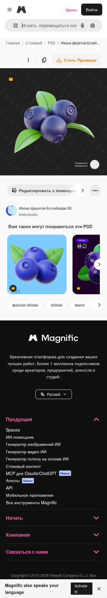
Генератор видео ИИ (26, 451)
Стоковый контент (23, 466)
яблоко (56, 304)
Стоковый (34, 42)
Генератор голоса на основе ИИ (37, 459)
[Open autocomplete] (13, 25)
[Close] (99, 588)
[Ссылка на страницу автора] (11, 211)
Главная (13, 42)
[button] (53, 394)
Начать (14, 517)
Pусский (53, 394)
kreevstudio (28, 214)
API (9, 488)
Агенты (19, 480)
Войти (91, 10)
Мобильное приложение (30, 495)
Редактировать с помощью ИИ (48, 191)
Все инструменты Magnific (31, 502)
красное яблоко (25, 304)
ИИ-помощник (20, 437)
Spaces (13, 430)
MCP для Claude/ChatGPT (38, 473)
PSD (51, 42)
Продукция (19, 419)
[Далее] (82, 190)
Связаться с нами (27, 551)
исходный (40, 80)
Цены (71, 10)
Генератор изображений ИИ (33, 444)
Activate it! (81, 588)
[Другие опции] (28, 60)
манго (80, 304)
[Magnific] (53, 339)
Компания (18, 534)
